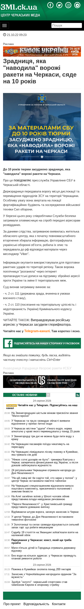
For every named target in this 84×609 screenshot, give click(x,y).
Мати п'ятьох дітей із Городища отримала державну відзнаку (43, 549)
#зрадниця (30, 368)
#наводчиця (12, 368)
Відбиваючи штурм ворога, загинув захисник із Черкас (45, 512)
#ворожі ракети (50, 368)
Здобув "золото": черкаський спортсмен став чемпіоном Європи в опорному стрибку (39, 583)
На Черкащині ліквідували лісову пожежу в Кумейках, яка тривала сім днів (44, 453)
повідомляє (23, 180)
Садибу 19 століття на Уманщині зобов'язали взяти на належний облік (44, 534)
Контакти (58, 604)
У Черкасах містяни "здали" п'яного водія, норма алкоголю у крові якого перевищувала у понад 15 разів (45, 430)
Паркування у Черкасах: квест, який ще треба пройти (41, 541)
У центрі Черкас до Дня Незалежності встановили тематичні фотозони (42, 518)
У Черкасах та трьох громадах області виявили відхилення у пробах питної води (40, 422)
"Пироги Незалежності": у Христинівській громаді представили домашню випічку (41, 505)
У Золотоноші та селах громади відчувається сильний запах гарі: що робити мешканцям (45, 526)
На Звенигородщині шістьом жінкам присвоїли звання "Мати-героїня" (44, 414)
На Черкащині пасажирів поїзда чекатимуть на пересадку (40, 445)
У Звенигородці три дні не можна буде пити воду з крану (42, 438)
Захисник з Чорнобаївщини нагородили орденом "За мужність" (43, 576)
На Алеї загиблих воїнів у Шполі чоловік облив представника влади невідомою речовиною (40, 498)
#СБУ (67, 368)
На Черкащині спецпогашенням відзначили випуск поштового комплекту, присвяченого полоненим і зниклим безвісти (42, 488)
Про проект (12, 604)
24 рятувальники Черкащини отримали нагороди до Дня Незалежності (43, 472)
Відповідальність (36, 604)
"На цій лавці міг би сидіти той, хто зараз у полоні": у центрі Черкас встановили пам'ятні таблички (44, 479)
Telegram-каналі (37, 331)
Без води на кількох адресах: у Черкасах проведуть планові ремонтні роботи (43, 557)
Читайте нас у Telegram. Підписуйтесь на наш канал (41, 407)
